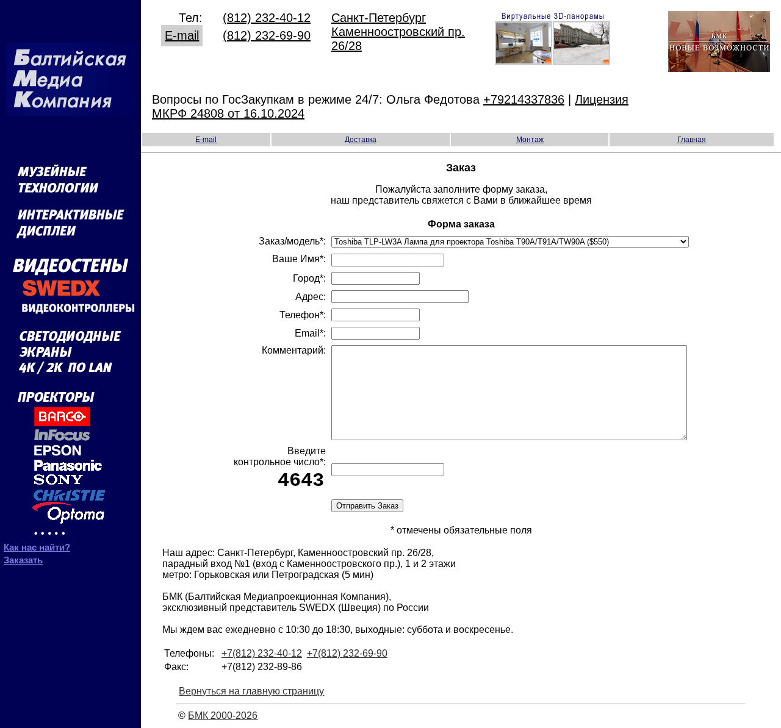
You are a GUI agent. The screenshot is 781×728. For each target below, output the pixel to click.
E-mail (182, 35)
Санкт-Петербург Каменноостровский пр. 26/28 (398, 31)
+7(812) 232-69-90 (347, 653)
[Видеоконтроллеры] (70, 315)
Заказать (23, 560)
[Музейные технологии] (70, 198)
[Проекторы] (62, 535)
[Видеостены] (70, 273)
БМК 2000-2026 (222, 715)
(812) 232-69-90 (267, 35)
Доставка (360, 139)
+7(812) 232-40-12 (261, 653)
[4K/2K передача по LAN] (70, 372)
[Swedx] (70, 295)
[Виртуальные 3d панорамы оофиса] (552, 60)
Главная (691, 139)
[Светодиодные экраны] (70, 357)
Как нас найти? (37, 547)
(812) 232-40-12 (267, 17)
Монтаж (530, 139)
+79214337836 (523, 99)
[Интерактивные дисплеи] (70, 242)
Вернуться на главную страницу (251, 691)
